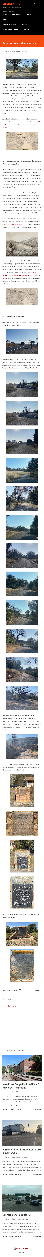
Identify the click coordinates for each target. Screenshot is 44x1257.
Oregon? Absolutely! (9, 24)
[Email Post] (20, 990)
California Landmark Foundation (14, 224)
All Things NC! (17, 14)
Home (4, 14)
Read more (37, 1109)
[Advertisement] (22, 1028)
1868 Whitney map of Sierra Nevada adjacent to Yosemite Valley (21, 125)
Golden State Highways (10, 29)
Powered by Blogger (23, 1248)
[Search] (35, 3)
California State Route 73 (16, 1214)
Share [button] (36, 990)
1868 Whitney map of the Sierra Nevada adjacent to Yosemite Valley (21, 275)
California (12, 990)
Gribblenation (12, 3)
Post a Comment (9, 1006)
